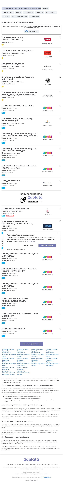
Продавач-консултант (13, 37)
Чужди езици (50, 12)
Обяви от (39, 12)
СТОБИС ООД (47, 214)
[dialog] (31, 242)
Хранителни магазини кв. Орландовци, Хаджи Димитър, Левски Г (17, 223)
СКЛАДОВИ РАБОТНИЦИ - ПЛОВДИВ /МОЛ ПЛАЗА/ (20, 254)
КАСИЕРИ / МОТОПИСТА (13, 328)
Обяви (31, 474)
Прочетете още (31, 241)
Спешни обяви (34, 16)
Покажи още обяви (30, 344)
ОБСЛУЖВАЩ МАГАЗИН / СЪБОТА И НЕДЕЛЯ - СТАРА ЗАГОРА (19, 269)
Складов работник (11, 180)
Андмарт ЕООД (48, 57)
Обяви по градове (24, 469)
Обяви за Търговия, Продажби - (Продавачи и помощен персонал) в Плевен (38, 362)
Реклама (41, 469)
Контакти (54, 464)
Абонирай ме (33, 31)
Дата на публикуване (19, 16)
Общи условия (15, 464)
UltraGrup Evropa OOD (47, 43)
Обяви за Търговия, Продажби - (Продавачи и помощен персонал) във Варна (37, 352)
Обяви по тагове (34, 469)
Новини (46, 474)
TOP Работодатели (46, 467)
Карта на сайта (55, 467)
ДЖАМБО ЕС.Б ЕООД (47, 110)
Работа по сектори (8, 467)
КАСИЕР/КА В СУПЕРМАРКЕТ (15, 208)
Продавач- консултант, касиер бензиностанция (17, 119)
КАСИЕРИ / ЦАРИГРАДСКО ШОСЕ (18, 105)
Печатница (38, 474)
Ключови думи (7, 12)
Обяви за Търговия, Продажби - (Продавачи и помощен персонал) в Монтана (23, 371)
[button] (16, 249)
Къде (45, 8)
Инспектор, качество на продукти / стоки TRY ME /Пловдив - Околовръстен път (19, 150)
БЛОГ (20, 467)
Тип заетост (28, 12)
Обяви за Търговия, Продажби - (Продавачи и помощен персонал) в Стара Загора (23, 362)
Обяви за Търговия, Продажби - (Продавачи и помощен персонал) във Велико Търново (8, 371)
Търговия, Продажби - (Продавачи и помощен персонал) (21, 8)
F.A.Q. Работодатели (36, 467)
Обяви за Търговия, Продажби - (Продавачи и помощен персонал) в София (9, 352)
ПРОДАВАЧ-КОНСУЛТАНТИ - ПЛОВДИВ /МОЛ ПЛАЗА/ (15, 299)
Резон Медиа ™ (34, 480)
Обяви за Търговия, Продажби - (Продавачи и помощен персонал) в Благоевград (52, 362)
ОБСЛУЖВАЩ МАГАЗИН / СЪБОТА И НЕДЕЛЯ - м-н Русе (19, 166)
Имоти (17, 474)
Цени (7, 464)
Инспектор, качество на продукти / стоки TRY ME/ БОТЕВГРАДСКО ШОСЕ (20, 134)
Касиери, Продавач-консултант (17, 50)
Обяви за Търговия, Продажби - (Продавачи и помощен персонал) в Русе (9, 362)
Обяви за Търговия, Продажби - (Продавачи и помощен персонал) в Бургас (52, 352)
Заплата (5, 16)
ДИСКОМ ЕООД (47, 185)
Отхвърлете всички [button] (28, 245)
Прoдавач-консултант (13, 63)
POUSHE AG (48, 84)
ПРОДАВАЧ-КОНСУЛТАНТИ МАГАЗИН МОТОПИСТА (20, 314)
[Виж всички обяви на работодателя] (47, 42)
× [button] (57, 233)
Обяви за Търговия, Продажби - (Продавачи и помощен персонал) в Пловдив (23, 352)
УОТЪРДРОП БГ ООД (47, 69)
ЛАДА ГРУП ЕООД (47, 125)
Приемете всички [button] (47, 245)
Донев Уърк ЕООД (48, 229)
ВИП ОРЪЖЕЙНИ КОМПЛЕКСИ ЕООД (47, 96)
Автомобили (24, 474)
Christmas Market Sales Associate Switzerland (18, 78)
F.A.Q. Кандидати (26, 467)
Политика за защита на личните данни (36, 464)
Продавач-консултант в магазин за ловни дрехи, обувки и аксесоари (19, 93)
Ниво (18, 12)
